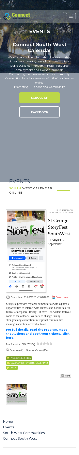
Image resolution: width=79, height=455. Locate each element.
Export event (62, 297)
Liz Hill (26, 358)
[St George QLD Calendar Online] (22, 16)
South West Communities (24, 433)
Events (30, 363)
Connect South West (20, 438)
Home (8, 422)
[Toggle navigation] (71, 16)
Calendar (42, 363)
